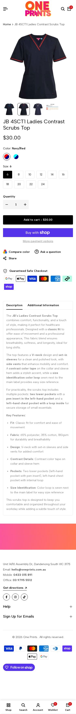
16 (63, 174)
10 (30, 174)
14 (52, 174)
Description (14, 305)
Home (7, 24)
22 (31, 184)
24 (43, 184)
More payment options (38, 241)
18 (7, 184)
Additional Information (43, 305)
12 (41, 174)
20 (19, 184)
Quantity (9, 196)
